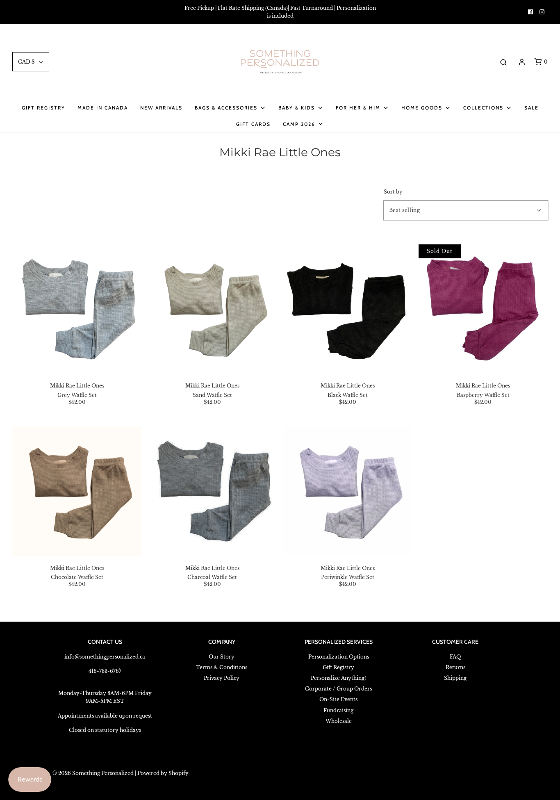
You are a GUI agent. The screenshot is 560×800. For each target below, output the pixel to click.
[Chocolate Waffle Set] (76, 491)
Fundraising (338, 710)
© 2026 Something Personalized (93, 773)
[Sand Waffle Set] (212, 309)
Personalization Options (338, 657)
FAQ (455, 657)
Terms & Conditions (221, 667)
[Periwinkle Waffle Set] (347, 491)
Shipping (455, 678)
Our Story (221, 657)
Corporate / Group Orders (338, 689)
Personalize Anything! (338, 678)
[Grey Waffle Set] (76, 309)
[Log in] (522, 62)
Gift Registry (43, 108)
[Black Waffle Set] (347, 309)
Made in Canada (102, 108)
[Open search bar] (503, 61)
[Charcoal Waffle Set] (212, 491)
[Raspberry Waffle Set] (483, 309)
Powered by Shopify (163, 773)
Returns (455, 667)
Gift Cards (253, 124)
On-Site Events (338, 699)
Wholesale (339, 721)
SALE (531, 108)
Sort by (393, 191)
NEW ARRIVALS (161, 108)
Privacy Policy (221, 678)
